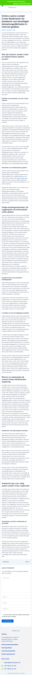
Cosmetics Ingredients (8, 651)
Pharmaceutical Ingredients (10, 644)
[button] (2, 5)
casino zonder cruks (22, 178)
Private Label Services (8, 654)
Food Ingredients (7, 648)
